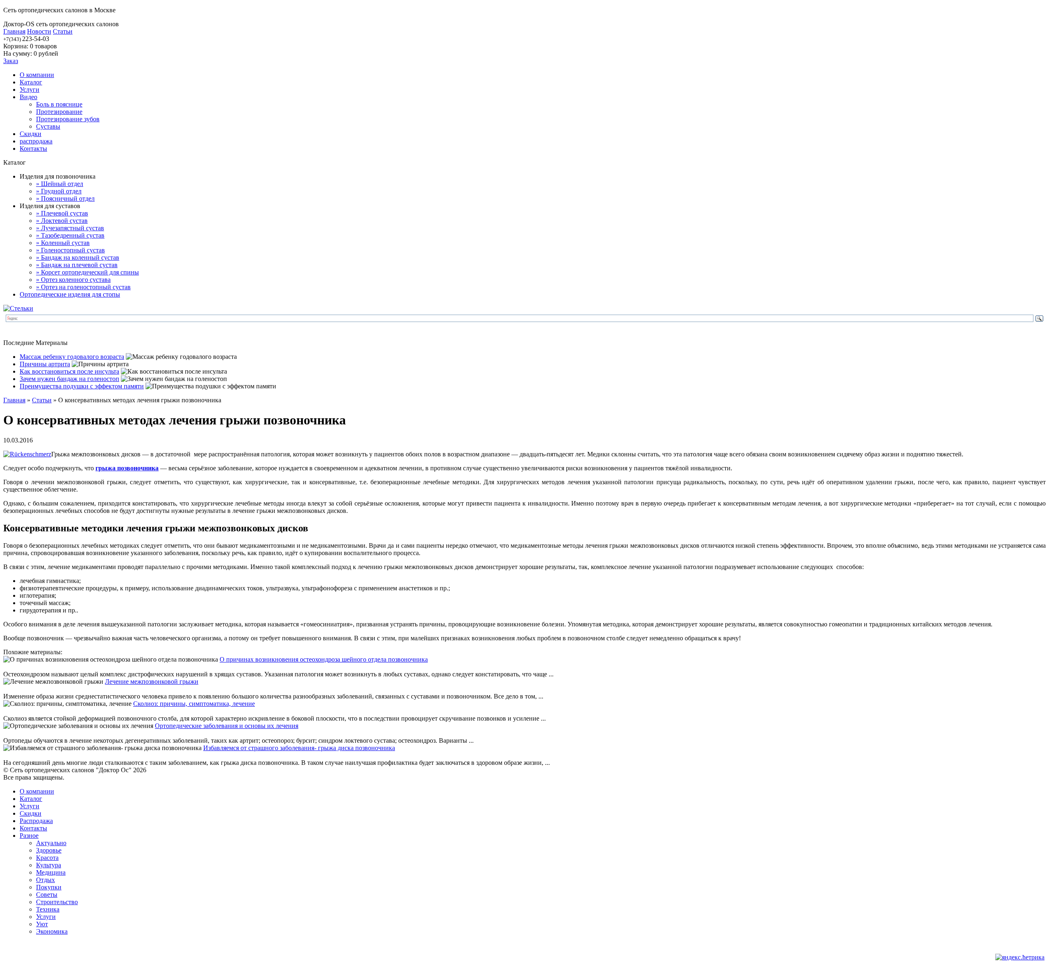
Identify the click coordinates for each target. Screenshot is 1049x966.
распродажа (36, 141)
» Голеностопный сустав (70, 250)
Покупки (48, 887)
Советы (46, 894)
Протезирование (59, 111)
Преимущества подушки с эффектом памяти (82, 386)
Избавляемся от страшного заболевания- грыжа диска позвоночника (299, 747)
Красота (47, 857)
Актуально (51, 842)
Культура (48, 865)
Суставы (48, 126)
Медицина (51, 872)
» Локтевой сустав (62, 220)
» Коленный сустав (63, 242)
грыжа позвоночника (127, 468)
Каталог (31, 82)
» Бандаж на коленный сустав (77, 257)
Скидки (30, 133)
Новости (39, 31)
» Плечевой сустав (62, 213)
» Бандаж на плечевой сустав (77, 264)
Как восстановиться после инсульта (69, 371)
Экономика (52, 931)
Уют (42, 924)
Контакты (33, 148)
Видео (28, 96)
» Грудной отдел (59, 191)
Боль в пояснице (59, 104)
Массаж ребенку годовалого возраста (72, 356)
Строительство (57, 901)
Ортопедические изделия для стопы (70, 294)
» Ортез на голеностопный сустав (83, 286)
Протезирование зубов (68, 119)
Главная (14, 31)
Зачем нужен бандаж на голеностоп (69, 378)
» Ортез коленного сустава (73, 279)
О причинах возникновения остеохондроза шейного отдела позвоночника (324, 659)
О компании (37, 74)
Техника (47, 909)
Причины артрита (45, 364)
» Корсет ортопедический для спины (87, 272)
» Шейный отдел (59, 183)
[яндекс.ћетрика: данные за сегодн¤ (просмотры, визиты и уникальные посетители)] (1019, 957)
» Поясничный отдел (65, 198)
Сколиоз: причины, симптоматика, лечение (194, 703)
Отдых (45, 879)
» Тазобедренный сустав (70, 235)
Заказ (10, 60)
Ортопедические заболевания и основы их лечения (226, 725)
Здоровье (48, 850)
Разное (29, 835)
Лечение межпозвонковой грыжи (151, 681)
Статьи (63, 31)
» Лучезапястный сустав (70, 227)
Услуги (29, 89)
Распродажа (36, 820)
